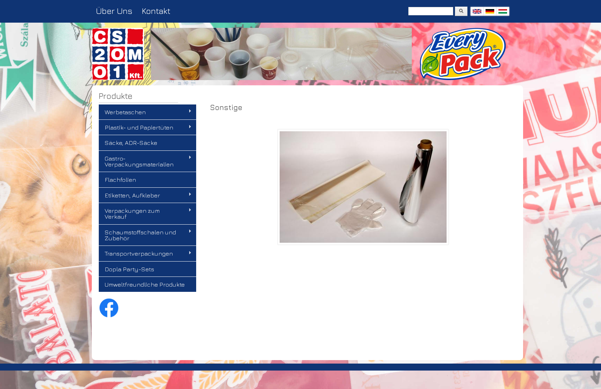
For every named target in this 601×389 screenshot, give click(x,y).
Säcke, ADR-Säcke (131, 142)
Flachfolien (120, 179)
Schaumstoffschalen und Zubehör (137, 235)
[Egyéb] (502, 11)
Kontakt (156, 11)
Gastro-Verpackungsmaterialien (136, 161)
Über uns (114, 11)
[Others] (477, 11)
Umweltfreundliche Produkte (145, 284)
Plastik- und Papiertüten (136, 127)
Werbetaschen (122, 112)
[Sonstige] (489, 11)
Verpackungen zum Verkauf (129, 213)
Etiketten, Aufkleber (129, 195)
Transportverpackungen (136, 253)
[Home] (118, 78)
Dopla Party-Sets (129, 269)
